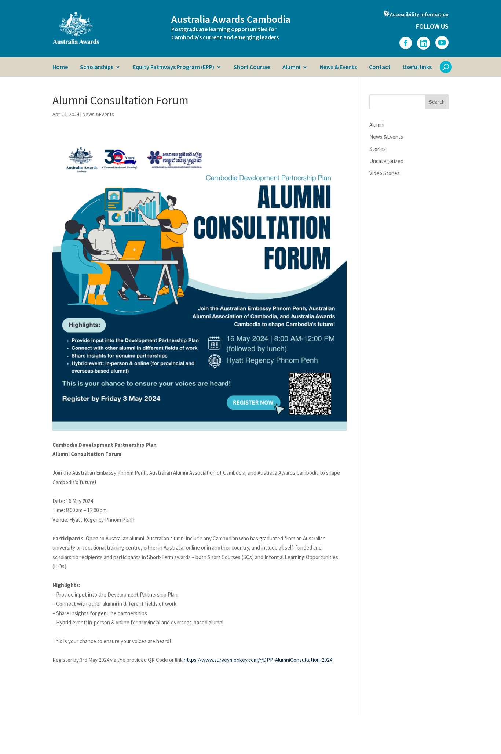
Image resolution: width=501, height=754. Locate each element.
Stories (377, 148)
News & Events (338, 67)
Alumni (291, 67)
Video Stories (384, 173)
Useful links (417, 67)
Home (60, 67)
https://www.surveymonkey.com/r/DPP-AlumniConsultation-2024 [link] (258, 659)
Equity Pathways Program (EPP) (173, 67)
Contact (380, 67)
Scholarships (96, 67)
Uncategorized (386, 160)
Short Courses (252, 67)
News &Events (98, 114)
